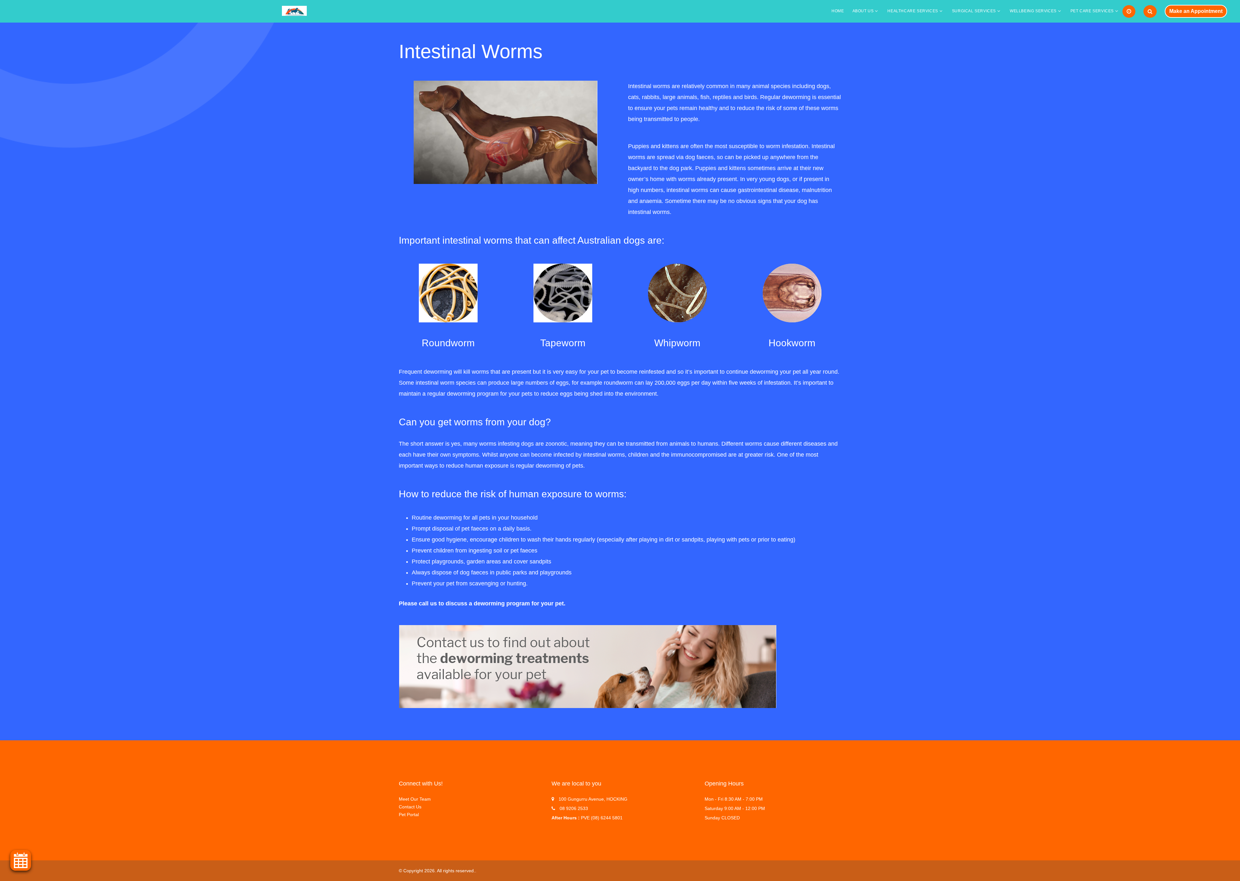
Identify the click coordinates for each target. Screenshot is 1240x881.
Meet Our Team (415, 799)
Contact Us (410, 806)
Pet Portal (409, 814)
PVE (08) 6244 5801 (602, 817)
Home (838, 11)
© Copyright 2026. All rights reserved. (437, 870)
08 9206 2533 (574, 808)
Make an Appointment (1196, 11)
